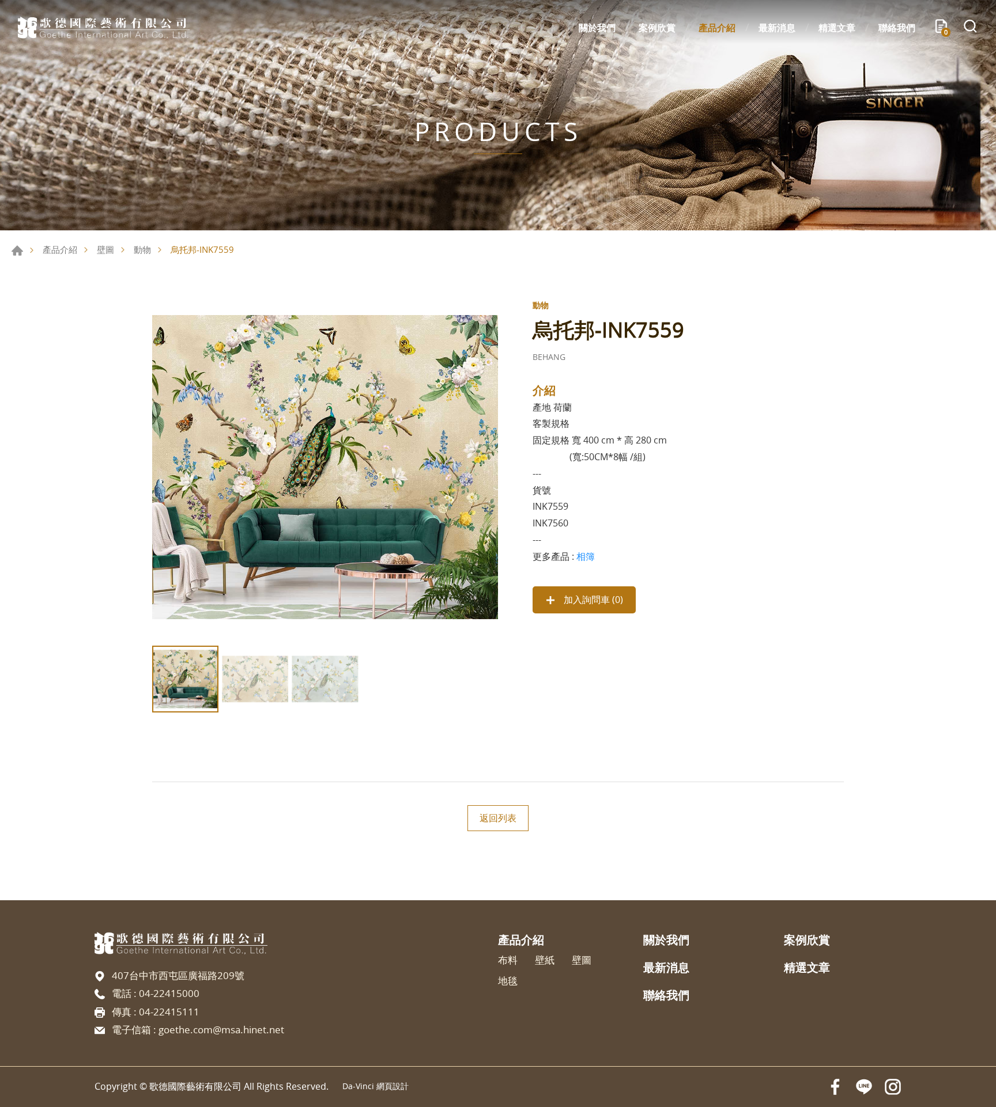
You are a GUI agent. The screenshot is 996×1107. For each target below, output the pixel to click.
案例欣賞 (657, 27)
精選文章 (836, 27)
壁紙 (544, 960)
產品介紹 (717, 27)
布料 (508, 960)
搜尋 (970, 27)
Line (864, 1086)
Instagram (892, 1086)
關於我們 (597, 27)
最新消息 (777, 27)
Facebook (835, 1086)
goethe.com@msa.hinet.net (221, 1029)
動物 (142, 249)
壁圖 (105, 249)
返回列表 (498, 818)
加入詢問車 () (592, 599)
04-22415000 (169, 993)
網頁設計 (392, 1086)
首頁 (17, 250)
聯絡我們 (896, 27)
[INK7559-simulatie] (325, 467)
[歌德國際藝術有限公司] (103, 28)
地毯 (508, 981)
